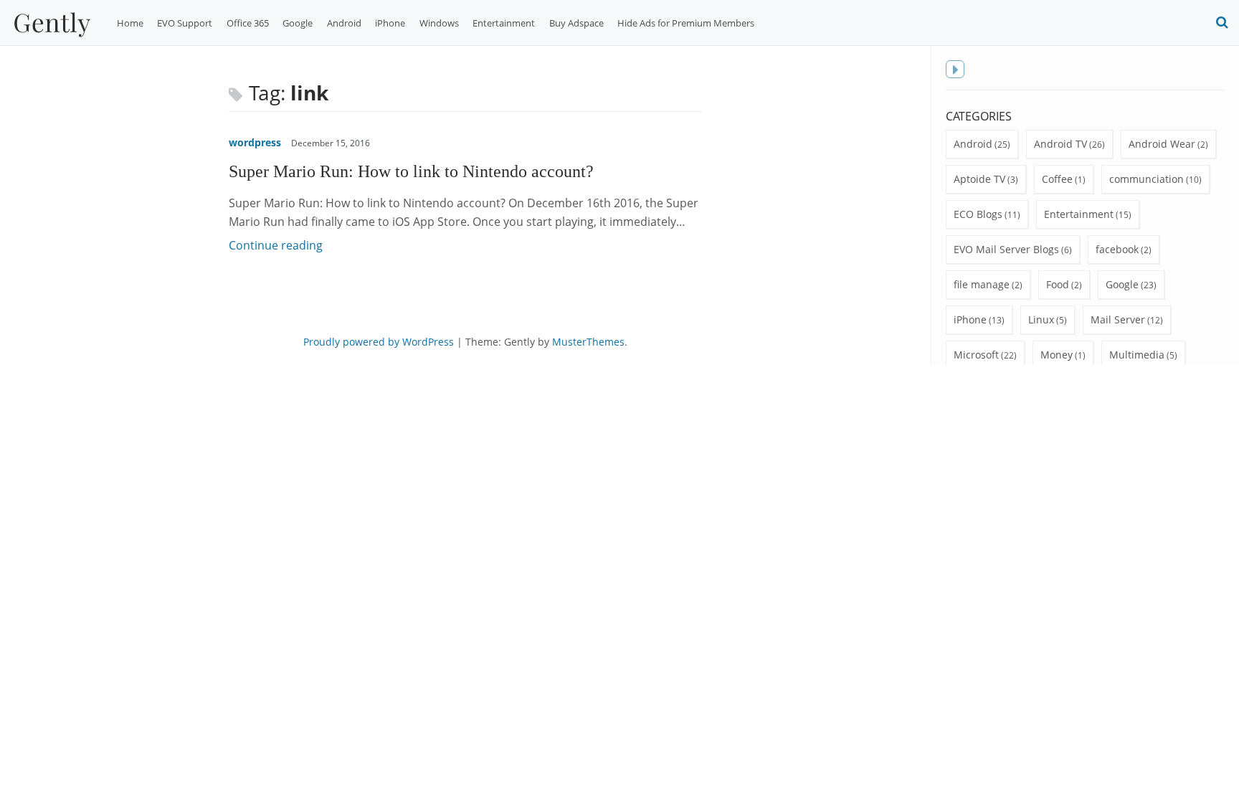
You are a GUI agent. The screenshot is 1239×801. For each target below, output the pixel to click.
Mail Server (1118, 319)
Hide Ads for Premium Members (685, 22)
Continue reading (276, 245)
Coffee (1057, 179)
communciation (1146, 179)
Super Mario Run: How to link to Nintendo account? (411, 171)
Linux (1041, 319)
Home (130, 22)
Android (344, 22)
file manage (982, 284)
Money (1056, 354)
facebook (1117, 249)
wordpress (255, 142)
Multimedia (1136, 354)
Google (298, 22)
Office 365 (248, 22)
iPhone (390, 22)
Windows (439, 22)
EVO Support (184, 22)
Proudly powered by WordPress (378, 342)
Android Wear (1162, 144)
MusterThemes (588, 342)
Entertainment (504, 22)
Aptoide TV (979, 179)
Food (1057, 284)
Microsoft (976, 354)
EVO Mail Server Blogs (1006, 249)
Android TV (1060, 144)
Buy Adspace (576, 22)
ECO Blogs (978, 214)
